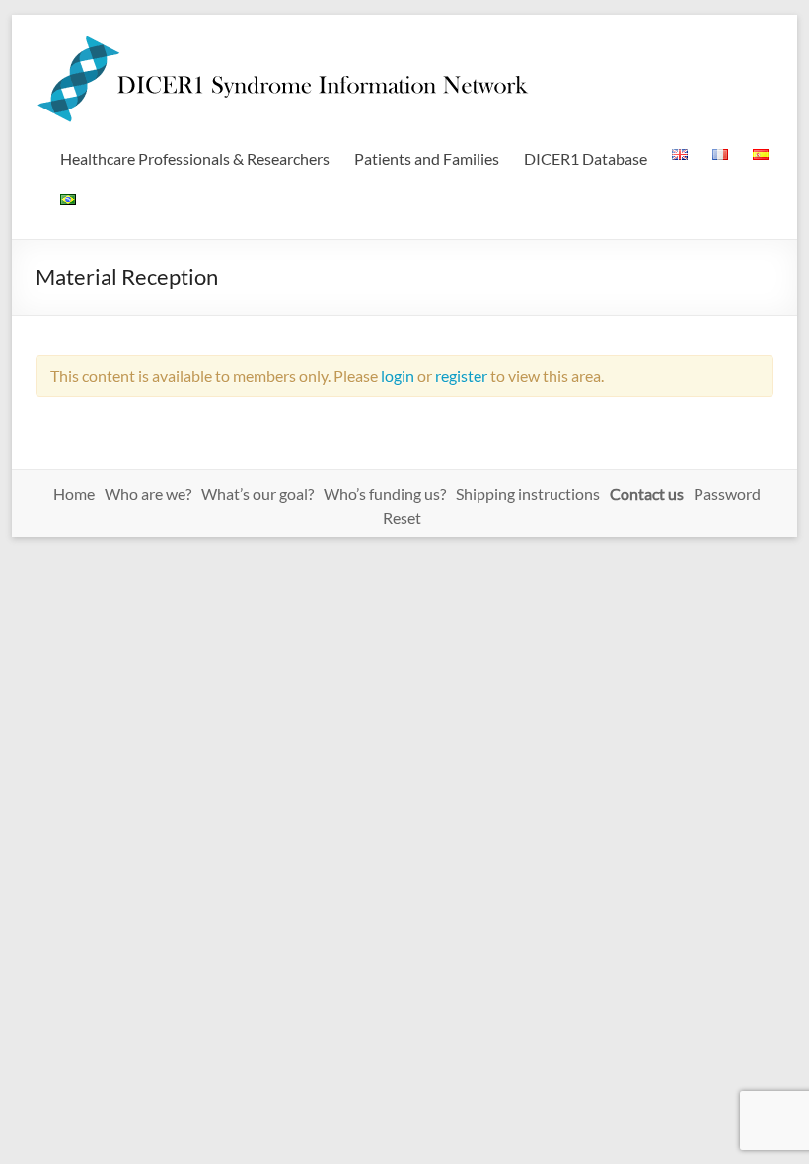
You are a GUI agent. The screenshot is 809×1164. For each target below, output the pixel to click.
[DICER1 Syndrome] (282, 39)
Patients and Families (426, 158)
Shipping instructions (528, 493)
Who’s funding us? (385, 493)
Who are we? (148, 493)
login (397, 375)
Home (74, 493)
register (461, 375)
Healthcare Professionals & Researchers (195, 158)
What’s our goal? (257, 493)
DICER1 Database (585, 158)
